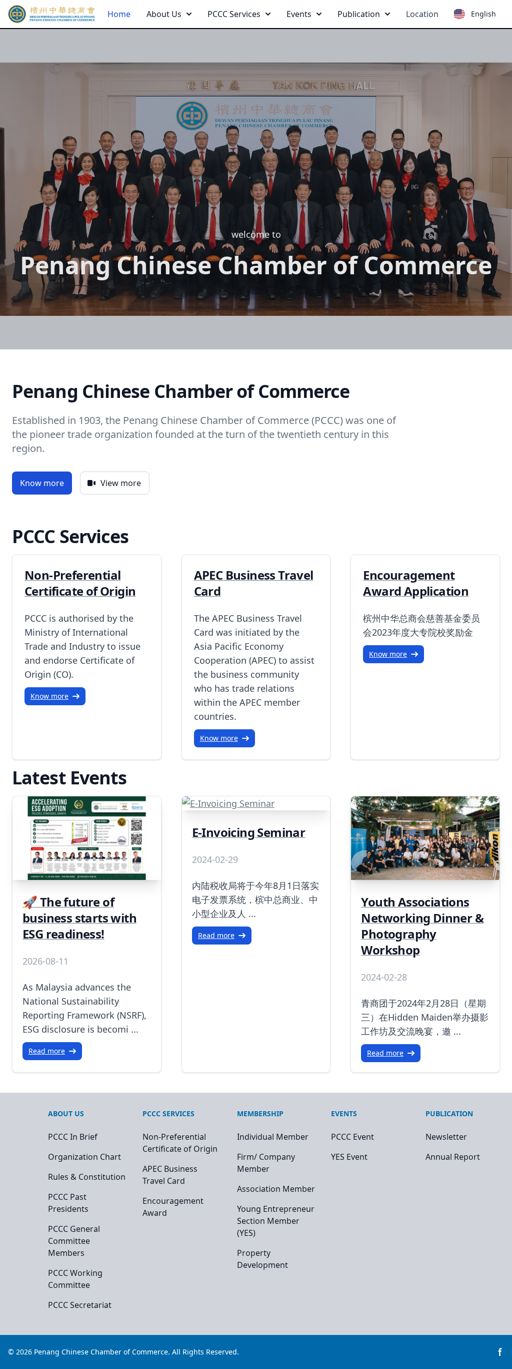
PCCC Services (234, 14)
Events (299, 14)
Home (119, 14)
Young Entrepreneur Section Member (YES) (275, 1220)
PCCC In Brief (73, 1136)
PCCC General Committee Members (74, 1240)
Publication (359, 14)
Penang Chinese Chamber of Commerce (101, 1351)
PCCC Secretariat (80, 1304)
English (483, 14)
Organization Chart (84, 1156)
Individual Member (272, 1136)
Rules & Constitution (87, 1176)
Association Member (276, 1188)
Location (422, 14)
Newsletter (446, 1136)
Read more (46, 1051)
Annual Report (453, 1156)
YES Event (349, 1156)
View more (120, 483)
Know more (42, 483)
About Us (164, 14)
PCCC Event (352, 1136)
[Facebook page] (500, 1352)
